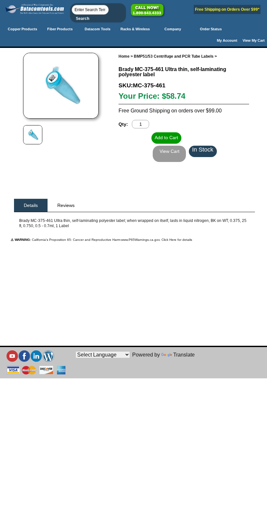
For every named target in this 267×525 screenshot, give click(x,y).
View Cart (169, 151)
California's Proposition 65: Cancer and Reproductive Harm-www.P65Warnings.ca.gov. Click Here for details (111, 239)
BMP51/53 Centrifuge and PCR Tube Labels (174, 56)
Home (124, 56)
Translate (184, 354)
